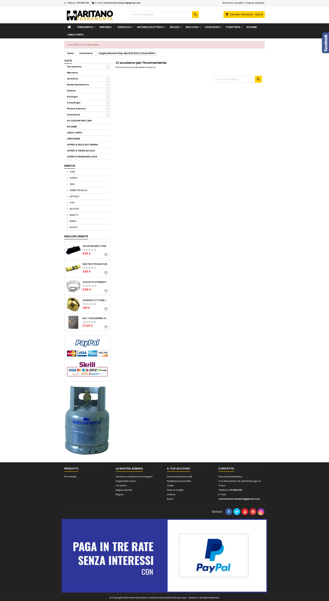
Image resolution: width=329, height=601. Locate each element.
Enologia (192, 27)
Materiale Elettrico (150, 27)
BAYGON (74, 208)
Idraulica (124, 27)
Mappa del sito (124, 490)
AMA (72, 184)
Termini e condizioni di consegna (134, 476)
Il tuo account (178, 469)
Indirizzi (171, 494)
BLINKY (73, 221)
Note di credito (175, 490)
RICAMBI (252, 27)
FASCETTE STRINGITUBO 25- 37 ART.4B (96, 282)
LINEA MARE (73, 138)
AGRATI (73, 178)
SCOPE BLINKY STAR (94, 246)
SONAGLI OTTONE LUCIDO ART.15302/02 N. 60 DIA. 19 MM (96, 300)
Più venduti (70, 476)
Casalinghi (212, 27)
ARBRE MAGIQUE (78, 190)
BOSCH (73, 227)
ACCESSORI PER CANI (79, 120)
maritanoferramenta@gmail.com (122, 2)
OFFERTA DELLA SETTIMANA (82, 144)
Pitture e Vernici (76, 108)
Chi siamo (121, 485)
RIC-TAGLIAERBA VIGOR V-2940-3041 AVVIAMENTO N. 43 (96, 318)
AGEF (72, 171)
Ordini (170, 485)
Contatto (226, 469)
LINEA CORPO (76, 34)
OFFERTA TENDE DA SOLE (81, 150)
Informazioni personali (179, 476)
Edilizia (174, 27)
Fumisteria (233, 27)
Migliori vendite (76, 236)
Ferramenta (85, 27)
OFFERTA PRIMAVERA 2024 (82, 156)
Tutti (68, 61)
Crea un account (255, 2)
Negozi (120, 494)
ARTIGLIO (74, 196)
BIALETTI (73, 215)
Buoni (170, 499)
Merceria (105, 27)
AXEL (72, 202)
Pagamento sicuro (126, 481)
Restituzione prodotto (179, 481)
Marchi (69, 166)
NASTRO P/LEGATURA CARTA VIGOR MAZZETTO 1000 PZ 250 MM (96, 264)
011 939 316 (83, 2)
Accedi (239, 2)
